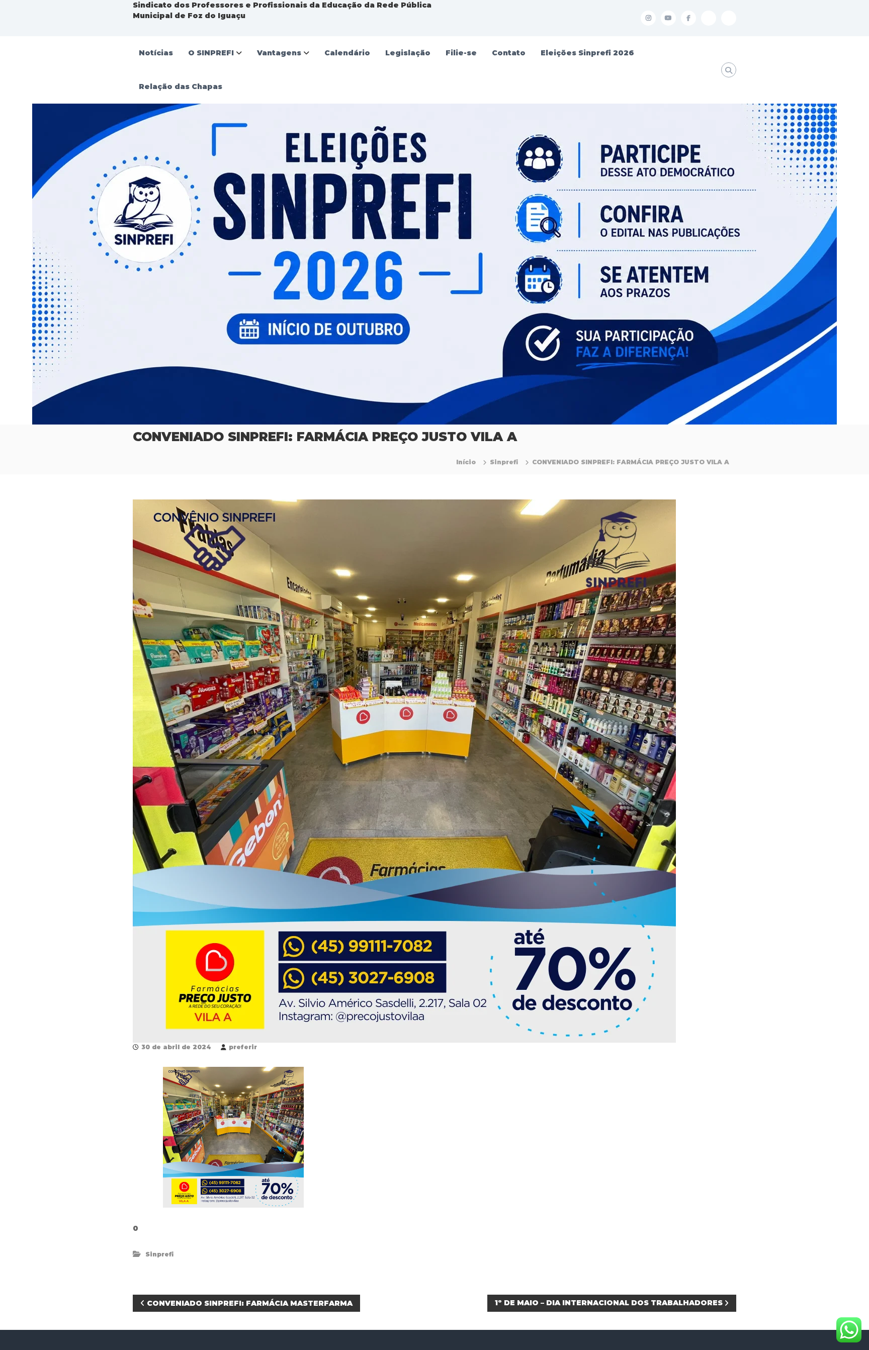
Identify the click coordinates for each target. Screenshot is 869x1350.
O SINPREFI (211, 52)
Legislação (407, 52)
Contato (509, 52)
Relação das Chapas (180, 86)
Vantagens (279, 52)
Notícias (156, 52)
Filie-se (461, 52)
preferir (243, 1047)
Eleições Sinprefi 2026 (587, 52)
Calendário (347, 52)
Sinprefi (504, 462)
